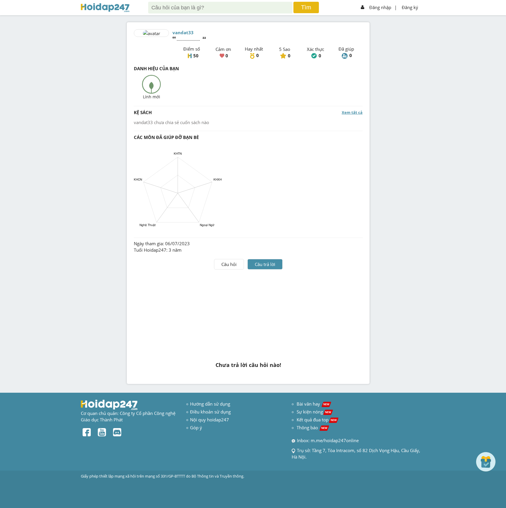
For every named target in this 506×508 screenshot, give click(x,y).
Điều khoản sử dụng (210, 412)
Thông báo (312, 427)
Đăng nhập (380, 7)
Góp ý (196, 427)
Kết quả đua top (317, 420)
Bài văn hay (312, 404)
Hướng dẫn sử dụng (210, 404)
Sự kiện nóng (314, 412)
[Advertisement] (248, 313)
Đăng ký (410, 7)
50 (196, 56)
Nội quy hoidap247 (209, 420)
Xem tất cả (352, 112)
